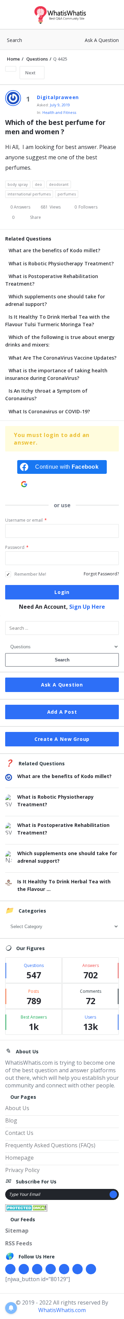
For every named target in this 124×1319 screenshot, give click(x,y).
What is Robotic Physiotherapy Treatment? (61, 263)
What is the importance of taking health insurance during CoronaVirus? (56, 374)
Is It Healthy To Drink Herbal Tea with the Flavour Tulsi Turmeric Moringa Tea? (57, 320)
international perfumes (29, 193)
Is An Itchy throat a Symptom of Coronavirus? (46, 394)
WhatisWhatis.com (62, 1310)
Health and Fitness (59, 112)
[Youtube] (50, 1269)
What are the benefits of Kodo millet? (54, 250)
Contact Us (19, 1133)
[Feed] (91, 1269)
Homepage (19, 1157)
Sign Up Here (87, 606)
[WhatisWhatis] (62, 14)
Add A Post (62, 712)
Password (17, 547)
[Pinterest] (77, 1269)
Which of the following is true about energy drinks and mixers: (60, 341)
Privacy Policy (22, 1170)
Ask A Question (102, 40)
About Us (17, 1108)
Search (14, 40)
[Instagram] (64, 1269)
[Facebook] (10, 1269)
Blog (11, 1120)
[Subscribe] (113, 1194)
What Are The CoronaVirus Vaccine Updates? (62, 357)
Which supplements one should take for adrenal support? (55, 300)
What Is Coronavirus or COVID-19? (49, 411)
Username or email (26, 520)
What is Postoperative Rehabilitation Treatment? (51, 280)
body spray (18, 184)
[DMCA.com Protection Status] (26, 1207)
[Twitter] (24, 1269)
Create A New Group (62, 739)
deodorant (59, 184)
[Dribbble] (37, 1269)
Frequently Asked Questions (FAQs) (50, 1145)
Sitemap (17, 1230)
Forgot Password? (101, 574)
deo (38, 184)
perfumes (67, 193)
